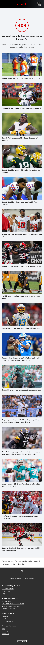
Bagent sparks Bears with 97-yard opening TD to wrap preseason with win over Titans (20, 421)
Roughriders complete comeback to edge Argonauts (21, 390)
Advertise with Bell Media (23, 561)
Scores (39, 5)
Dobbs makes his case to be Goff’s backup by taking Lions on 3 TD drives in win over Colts (21, 359)
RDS (3, 629)
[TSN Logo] (21, 4)
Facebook (36, 561)
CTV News (5, 616)
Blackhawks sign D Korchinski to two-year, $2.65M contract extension (21, 549)
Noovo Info (5, 631)
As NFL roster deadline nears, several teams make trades (21, 297)
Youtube (13, 564)
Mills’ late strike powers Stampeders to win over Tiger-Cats (20, 517)
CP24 (4, 619)
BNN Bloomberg (7, 621)
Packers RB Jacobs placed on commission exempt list (22, 108)
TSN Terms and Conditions (11, 606)
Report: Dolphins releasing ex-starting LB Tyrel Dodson (19, 203)
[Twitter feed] (22, 571)
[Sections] (4, 4)
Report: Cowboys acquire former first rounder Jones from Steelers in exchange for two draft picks (21, 453)
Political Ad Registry (8, 608)
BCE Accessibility (8, 589)
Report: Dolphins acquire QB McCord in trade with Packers (21, 171)
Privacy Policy (6, 601)
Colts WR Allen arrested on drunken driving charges (21, 328)
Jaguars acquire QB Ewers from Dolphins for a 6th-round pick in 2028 (21, 485)
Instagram (5, 564)
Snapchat (21, 564)
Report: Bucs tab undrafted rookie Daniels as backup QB (22, 235)
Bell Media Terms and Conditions (13, 604)
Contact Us (6, 591)
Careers (10, 561)
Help (3, 594)
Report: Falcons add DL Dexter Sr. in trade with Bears (22, 266)
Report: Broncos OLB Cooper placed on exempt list (21, 78)
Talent (4, 561)
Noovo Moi (5, 634)
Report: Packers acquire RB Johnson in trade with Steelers (20, 139)
